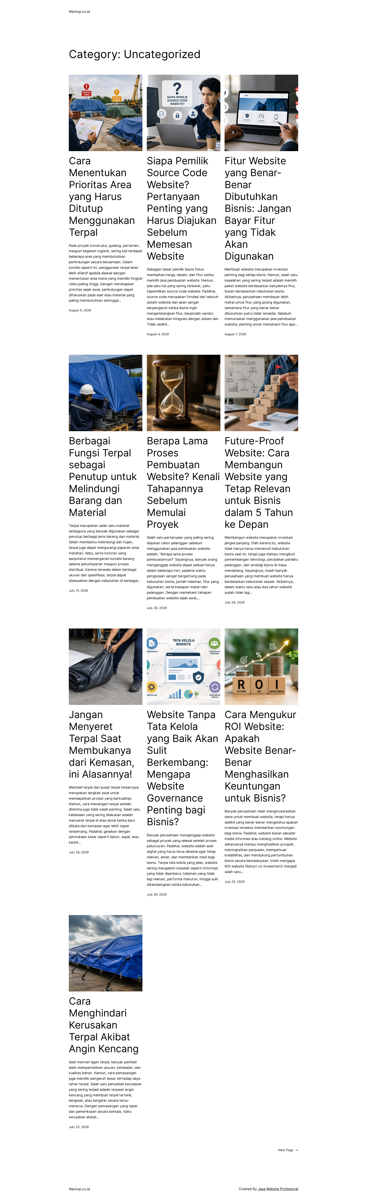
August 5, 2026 (80, 310)
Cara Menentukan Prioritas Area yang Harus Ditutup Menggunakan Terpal (102, 196)
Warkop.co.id (79, 12)
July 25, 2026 (235, 882)
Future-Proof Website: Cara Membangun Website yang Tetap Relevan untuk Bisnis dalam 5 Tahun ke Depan (259, 482)
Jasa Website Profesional (278, 1189)
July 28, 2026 (79, 852)
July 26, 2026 (157, 894)
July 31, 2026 (78, 590)
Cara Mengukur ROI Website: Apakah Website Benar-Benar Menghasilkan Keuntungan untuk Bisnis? (260, 756)
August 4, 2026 (158, 334)
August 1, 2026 (235, 334)
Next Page (288, 1150)
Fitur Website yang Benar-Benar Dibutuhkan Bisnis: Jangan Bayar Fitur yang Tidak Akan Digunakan (258, 208)
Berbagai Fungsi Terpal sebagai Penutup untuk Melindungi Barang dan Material (103, 476)
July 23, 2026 (79, 1127)
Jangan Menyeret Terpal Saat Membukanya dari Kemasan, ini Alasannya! (102, 744)
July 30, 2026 (157, 608)
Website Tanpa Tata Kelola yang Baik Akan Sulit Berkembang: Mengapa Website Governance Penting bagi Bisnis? (182, 768)
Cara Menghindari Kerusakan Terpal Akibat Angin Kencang (104, 1025)
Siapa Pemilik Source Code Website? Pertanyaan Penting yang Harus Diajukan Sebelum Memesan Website (182, 208)
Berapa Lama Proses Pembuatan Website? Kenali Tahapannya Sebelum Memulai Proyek (183, 482)
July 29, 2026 (235, 602)
